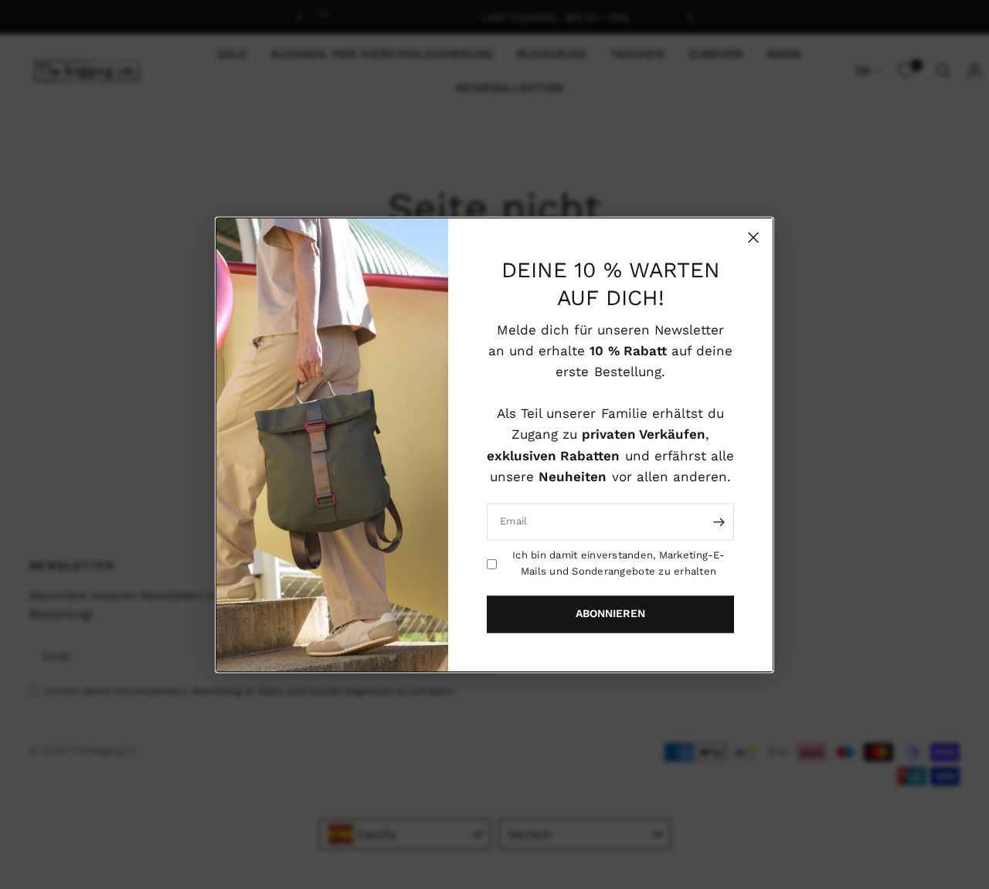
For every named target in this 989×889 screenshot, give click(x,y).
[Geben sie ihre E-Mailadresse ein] (718, 521)
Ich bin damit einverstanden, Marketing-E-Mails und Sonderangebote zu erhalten (618, 563)
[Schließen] (753, 237)
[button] (610, 614)
